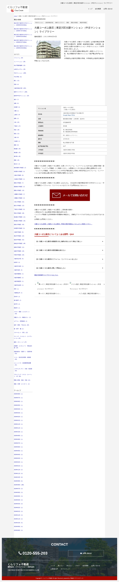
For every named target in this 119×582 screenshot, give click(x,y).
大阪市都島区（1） (19, 274)
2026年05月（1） (18, 405)
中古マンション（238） (20, 73)
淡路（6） (16, 103)
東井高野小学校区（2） (20, 167)
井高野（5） (17, 107)
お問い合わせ (108, 9)
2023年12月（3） (18, 515)
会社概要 (98, 9)
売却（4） (16, 84)
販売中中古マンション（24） (22, 95)
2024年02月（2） (18, 507)
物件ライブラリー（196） (21, 92)
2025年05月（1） (18, 450)
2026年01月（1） (18, 420)
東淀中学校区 (83, 22)
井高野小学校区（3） (19, 171)
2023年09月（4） (18, 526)
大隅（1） (16, 111)
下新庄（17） (17, 126)
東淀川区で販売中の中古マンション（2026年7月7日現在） (23, 29)
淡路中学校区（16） (19, 251)
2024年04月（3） (18, 500)
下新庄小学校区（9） (19, 209)
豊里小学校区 (74, 22)
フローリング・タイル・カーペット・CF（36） (23, 375)
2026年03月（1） (18, 413)
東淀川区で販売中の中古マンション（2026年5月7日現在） (23, 41)
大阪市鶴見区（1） (19, 281)
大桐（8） (16, 137)
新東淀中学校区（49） (20, 243)
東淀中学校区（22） (19, 236)
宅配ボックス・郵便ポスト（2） (23, 317)
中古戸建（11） (18, 76)
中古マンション (39, 22)
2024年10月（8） (18, 477)
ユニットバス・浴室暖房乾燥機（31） (22, 364)
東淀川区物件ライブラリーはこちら (46, 275)
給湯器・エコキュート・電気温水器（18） (23, 347)
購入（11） (17, 80)
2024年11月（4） (18, 473)
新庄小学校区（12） (19, 205)
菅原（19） (17, 129)
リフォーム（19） (19, 58)
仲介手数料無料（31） (20, 65)
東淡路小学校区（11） (20, 217)
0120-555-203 (35, 553)
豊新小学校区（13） (19, 190)
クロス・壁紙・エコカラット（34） (22, 312)
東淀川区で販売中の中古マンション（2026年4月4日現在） (23, 47)
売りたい (69, 565)
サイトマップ (65, 569)
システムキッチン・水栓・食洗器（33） (23, 369)
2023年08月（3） (18, 530)
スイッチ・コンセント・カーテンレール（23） (23, 337)
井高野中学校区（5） (19, 228)
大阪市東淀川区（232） (20, 88)
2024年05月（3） (18, 496)
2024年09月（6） (18, 481)
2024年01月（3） (18, 511)
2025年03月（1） (18, 458)
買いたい (61, 565)
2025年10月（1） (18, 431)
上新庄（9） (17, 114)
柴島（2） (16, 118)
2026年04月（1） (18, 409)
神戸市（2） (17, 304)
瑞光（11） (17, 133)
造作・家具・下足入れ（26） (22, 325)
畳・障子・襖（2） (19, 328)
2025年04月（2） (18, 454)
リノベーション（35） (20, 61)
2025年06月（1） (18, 447)
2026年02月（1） (18, 416)
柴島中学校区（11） (19, 247)
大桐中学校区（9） (19, 232)
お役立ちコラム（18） (20, 69)
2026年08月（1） (18, 394)
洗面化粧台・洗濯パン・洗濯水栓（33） (23, 352)
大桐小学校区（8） (19, 175)
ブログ (77, 565)
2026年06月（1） (18, 401)
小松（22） (17, 122)
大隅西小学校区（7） (19, 194)
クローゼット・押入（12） (21, 332)
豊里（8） (16, 145)
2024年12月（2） (18, 469)
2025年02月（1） (18, 462)
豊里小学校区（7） (19, 183)
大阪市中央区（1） (19, 266)
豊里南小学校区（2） (19, 186)
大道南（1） (17, 141)
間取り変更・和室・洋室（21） (22, 380)
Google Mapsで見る (69, 115)
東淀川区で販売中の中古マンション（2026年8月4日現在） (23, 24)
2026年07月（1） (18, 397)
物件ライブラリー (59, 22)
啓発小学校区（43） (19, 224)
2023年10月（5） (18, 522)
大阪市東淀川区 (49, 22)
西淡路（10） (17, 148)
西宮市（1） (17, 308)
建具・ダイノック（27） (20, 342)
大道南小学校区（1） (19, 179)
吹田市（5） (17, 262)
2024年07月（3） (18, 488)
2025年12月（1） (18, 424)
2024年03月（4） (18, 503)
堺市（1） (16, 289)
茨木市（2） (17, 296)
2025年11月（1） (18, 428)
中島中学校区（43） (19, 255)
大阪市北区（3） (18, 270)
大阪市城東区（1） (19, 277)
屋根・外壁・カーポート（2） (22, 384)
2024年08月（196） (19, 485)
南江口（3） (17, 164)
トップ (90, 9)
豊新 (68, 22)
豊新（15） (17, 160)
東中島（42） (17, 156)
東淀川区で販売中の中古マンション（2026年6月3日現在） (23, 35)
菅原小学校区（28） (19, 213)
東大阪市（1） (18, 300)
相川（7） (16, 99)
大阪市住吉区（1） (19, 285)
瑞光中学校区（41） (19, 239)
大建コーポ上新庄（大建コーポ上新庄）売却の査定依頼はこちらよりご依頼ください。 (63, 224)
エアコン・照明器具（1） (21, 321)
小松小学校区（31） (19, 202)
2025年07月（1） (18, 443)
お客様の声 (54, 569)
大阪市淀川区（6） (19, 258)
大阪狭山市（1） (18, 292)
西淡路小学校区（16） (20, 220)
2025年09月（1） (18, 435)
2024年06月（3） (18, 492)
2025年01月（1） (18, 466)
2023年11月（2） (18, 519)
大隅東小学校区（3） (19, 198)
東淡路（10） (17, 152)
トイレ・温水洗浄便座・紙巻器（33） (22, 358)
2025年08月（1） (18, 439)
